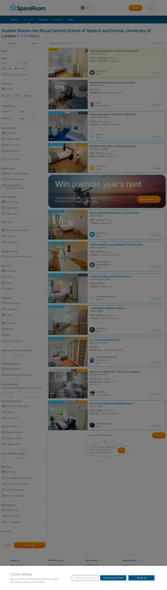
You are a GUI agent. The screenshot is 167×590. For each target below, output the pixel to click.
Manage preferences (85, 577)
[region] (83, 578)
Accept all (141, 577)
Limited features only (113, 577)
